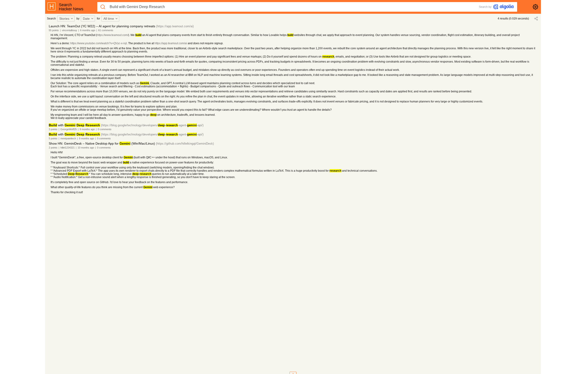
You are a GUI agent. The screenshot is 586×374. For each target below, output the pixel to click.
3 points (53, 129)
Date (86, 18)
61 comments (105, 30)
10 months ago (86, 147)
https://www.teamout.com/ (112, 35)
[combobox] (66, 19)
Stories (64, 18)
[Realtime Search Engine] (503, 7)
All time (108, 18)
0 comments (104, 129)
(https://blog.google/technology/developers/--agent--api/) (152, 125)
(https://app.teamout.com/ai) (175, 26)
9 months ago (87, 129)
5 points (53, 138)
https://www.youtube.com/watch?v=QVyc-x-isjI (98, 43)
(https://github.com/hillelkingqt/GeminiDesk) (185, 143)
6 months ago (87, 30)
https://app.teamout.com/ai (171, 43)
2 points (53, 147)
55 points (54, 30)
